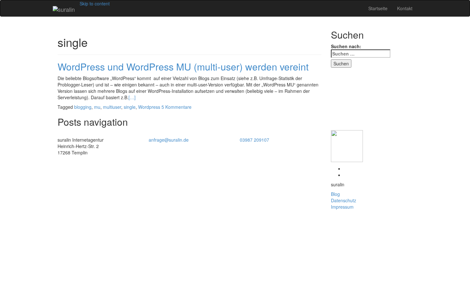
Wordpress (149, 107)
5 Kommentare (176, 107)
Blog (335, 194)
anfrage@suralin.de (169, 140)
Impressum (342, 207)
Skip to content (95, 3)
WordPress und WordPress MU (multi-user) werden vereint (183, 66)
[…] (132, 97)
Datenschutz (343, 200)
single (130, 107)
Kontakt (404, 8)
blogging (82, 107)
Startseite (378, 8)
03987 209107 (254, 140)
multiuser (112, 107)
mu (97, 107)
